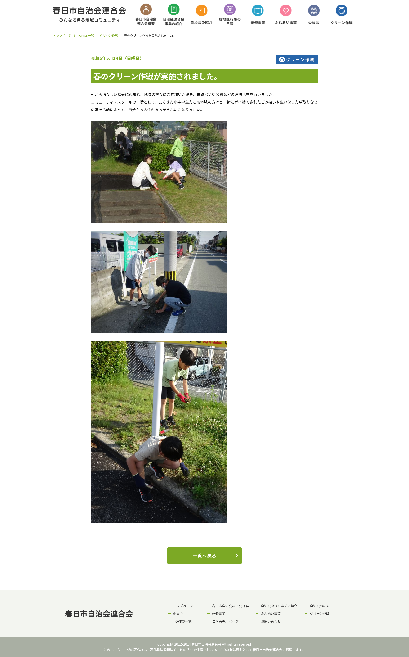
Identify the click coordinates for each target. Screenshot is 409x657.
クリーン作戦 (109, 35)
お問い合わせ (271, 621)
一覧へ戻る (204, 555)
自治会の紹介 (320, 605)
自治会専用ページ (225, 621)
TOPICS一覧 (85, 35)
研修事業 (218, 613)
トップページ (62, 35)
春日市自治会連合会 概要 (230, 605)
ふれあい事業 (271, 613)
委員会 (178, 613)
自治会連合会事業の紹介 (279, 605)
